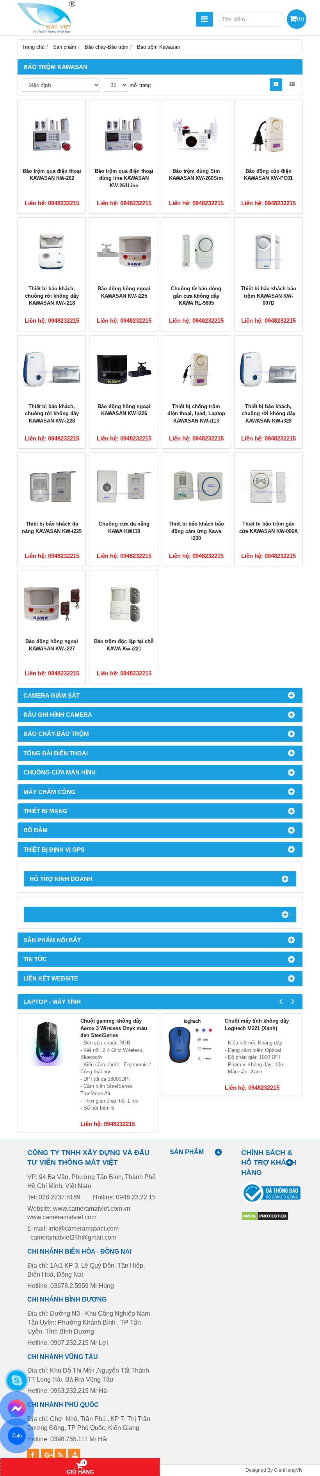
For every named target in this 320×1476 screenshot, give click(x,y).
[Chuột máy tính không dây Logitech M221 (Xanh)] (191, 1043)
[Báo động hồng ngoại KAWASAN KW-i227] (52, 604)
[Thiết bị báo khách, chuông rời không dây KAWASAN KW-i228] (52, 369)
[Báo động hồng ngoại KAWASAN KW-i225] (124, 251)
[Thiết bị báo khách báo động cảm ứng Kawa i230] (196, 487)
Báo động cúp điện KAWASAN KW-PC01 (268, 174)
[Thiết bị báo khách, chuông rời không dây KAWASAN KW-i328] (268, 369)
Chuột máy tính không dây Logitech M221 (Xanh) (257, 1024)
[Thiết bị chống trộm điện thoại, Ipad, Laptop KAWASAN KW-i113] (196, 369)
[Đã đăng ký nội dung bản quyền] (264, 1219)
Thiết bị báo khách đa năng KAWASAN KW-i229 (52, 527)
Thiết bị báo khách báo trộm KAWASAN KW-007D (268, 296)
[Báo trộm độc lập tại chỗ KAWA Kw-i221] (124, 604)
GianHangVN (288, 1469)
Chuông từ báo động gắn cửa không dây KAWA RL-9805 (196, 296)
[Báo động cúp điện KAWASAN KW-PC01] (268, 134)
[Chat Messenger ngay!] (17, 1408)
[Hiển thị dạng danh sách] (292, 84)
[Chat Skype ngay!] (17, 1380)
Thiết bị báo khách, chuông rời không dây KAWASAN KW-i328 (268, 413)
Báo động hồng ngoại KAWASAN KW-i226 (124, 410)
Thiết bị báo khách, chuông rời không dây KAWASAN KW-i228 (52, 413)
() (300, 18)
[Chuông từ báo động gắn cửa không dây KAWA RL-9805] (196, 251)
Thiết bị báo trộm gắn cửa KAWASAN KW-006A (268, 527)
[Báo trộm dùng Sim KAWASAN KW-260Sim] (196, 134)
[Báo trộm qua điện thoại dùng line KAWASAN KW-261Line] (124, 134)
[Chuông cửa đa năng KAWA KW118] (124, 487)
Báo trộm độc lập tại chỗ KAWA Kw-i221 (124, 645)
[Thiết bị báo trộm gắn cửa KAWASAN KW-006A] (268, 487)
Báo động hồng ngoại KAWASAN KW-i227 (51, 645)
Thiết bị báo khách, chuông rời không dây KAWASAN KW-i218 (52, 296)
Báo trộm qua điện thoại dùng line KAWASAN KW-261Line (124, 178)
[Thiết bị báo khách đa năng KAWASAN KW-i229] (52, 487)
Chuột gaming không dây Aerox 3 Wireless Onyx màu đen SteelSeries (113, 1028)
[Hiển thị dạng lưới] (276, 84)
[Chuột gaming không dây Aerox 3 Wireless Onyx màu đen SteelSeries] (47, 1043)
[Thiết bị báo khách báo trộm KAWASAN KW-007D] (268, 251)
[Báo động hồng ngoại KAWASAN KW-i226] (124, 369)
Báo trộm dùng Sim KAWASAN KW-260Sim (196, 174)
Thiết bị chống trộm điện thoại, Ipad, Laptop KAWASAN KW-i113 (196, 413)
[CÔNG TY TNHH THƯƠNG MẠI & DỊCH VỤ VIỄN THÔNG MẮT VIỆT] (45, 17)
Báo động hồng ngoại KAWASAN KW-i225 (124, 292)
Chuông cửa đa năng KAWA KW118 (124, 527)
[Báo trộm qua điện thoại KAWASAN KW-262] (52, 134)
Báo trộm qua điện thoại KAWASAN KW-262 (52, 174)
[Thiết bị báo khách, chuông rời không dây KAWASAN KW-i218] (52, 251)
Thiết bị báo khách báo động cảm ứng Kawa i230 (196, 531)
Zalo (16, 1435)
